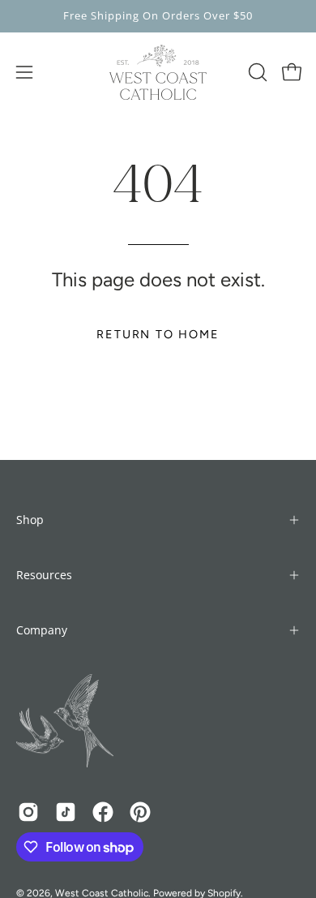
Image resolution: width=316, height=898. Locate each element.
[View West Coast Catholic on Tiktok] (65, 812)
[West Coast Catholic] (158, 72)
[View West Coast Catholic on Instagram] (28, 812)
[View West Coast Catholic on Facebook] (103, 812)
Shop (30, 519)
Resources (44, 574)
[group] (158, 16)
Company (41, 630)
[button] (256, 72)
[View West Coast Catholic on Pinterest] (140, 812)
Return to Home (157, 334)
